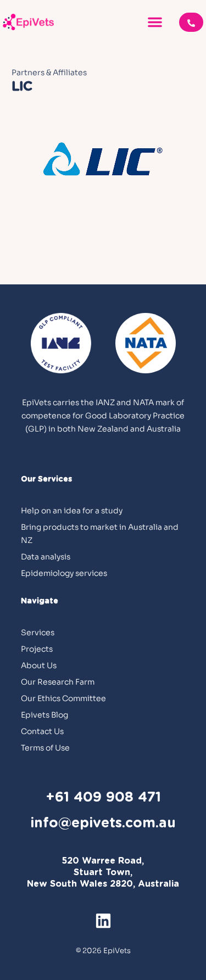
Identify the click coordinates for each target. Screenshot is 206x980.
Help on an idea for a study (72, 511)
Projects (37, 649)
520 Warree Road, (103, 860)
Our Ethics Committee (63, 698)
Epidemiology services (64, 573)
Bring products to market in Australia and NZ (100, 533)
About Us (39, 665)
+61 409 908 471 (103, 797)
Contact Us (42, 731)
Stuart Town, (103, 872)
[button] (154, 21)
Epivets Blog (44, 715)
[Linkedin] (103, 920)
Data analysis (45, 557)
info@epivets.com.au (103, 823)
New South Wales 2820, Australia (103, 884)
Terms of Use (45, 748)
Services (37, 632)
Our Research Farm (57, 682)
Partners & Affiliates (49, 72)
